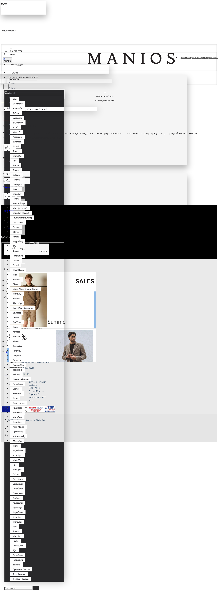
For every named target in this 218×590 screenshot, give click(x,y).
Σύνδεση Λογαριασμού (105, 100)
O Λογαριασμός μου (105, 96)
